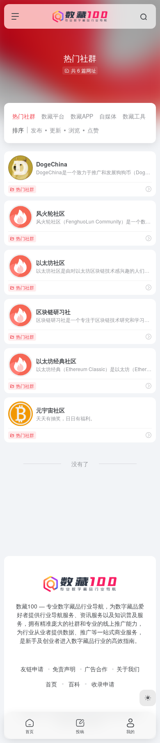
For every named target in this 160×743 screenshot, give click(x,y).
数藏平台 (52, 116)
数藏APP (82, 116)
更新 (55, 130)
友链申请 (32, 669)
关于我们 (128, 669)
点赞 (93, 130)
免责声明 (64, 669)
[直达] (148, 189)
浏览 (74, 130)
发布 (36, 130)
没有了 (80, 464)
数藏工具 (134, 116)
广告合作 (96, 669)
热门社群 (23, 116)
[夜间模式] (147, 698)
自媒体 (108, 116)
